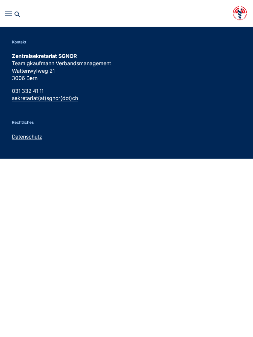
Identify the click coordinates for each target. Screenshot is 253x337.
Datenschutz (27, 136)
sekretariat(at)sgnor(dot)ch (45, 98)
